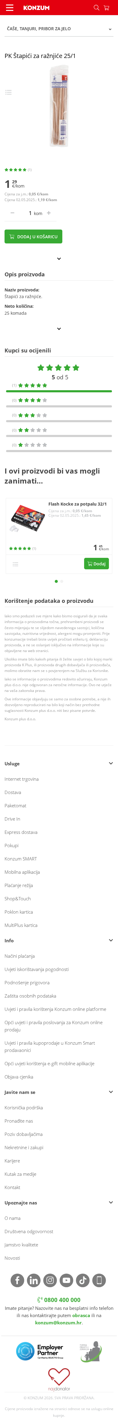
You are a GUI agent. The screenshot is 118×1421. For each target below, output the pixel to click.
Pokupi (11, 845)
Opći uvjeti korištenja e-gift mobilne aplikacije (49, 1063)
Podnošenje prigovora (27, 982)
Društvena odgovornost (29, 1231)
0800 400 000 (61, 1300)
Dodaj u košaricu (36, 237)
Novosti (12, 1258)
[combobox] (59, 28)
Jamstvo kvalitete (21, 1245)
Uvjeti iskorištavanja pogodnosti (37, 969)
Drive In (12, 819)
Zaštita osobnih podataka (30, 996)
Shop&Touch (18, 898)
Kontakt (12, 1187)
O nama (13, 1218)
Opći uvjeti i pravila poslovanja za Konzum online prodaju (54, 1026)
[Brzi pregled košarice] (110, 7)
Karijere (12, 1161)
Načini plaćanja (20, 956)
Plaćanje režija (19, 885)
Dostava (13, 792)
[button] (56, 581)
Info (9, 940)
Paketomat (15, 805)
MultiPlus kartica (21, 925)
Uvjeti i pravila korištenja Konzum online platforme (55, 1009)
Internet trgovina (22, 779)
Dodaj (99, 564)
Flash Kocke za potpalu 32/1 (77, 504)
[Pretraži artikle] (96, 7)
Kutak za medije (20, 1174)
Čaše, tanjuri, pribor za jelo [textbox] (39, 28)
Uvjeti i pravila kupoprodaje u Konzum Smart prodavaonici (50, 1046)
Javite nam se (20, 1092)
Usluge (12, 763)
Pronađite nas (19, 1121)
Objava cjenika (19, 1077)
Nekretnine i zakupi (24, 1147)
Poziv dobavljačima (24, 1134)
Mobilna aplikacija (22, 872)
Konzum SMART (21, 859)
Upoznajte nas (21, 1203)
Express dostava (21, 832)
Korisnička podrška (24, 1107)
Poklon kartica (19, 912)
